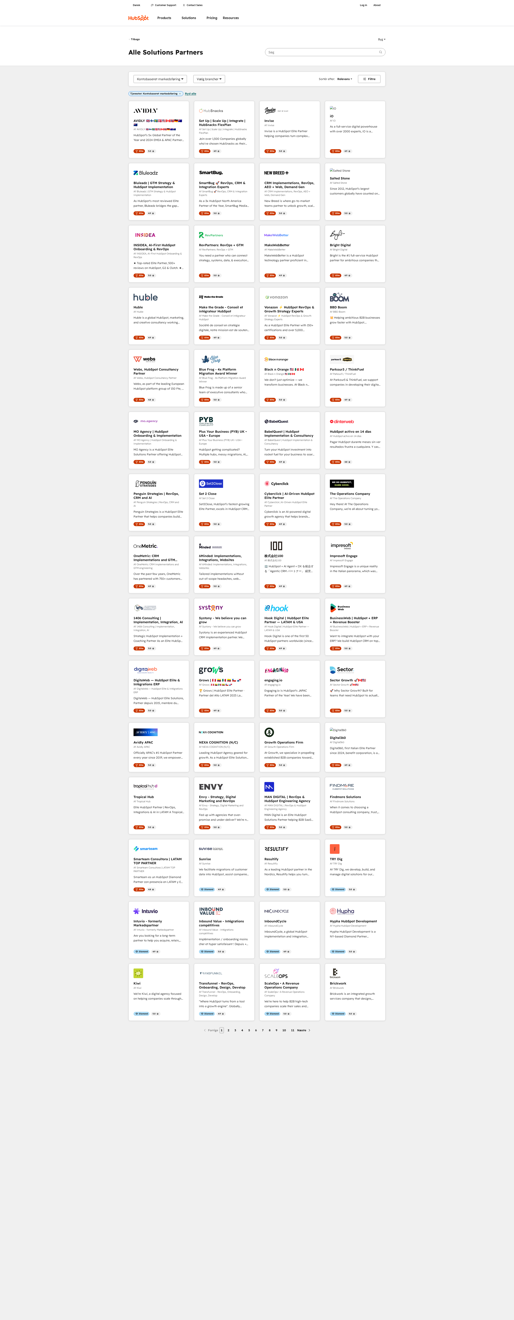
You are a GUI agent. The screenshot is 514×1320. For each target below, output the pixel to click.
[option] (158, 79)
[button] (382, 39)
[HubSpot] (138, 18)
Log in (363, 5)
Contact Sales (195, 5)
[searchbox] (325, 52)
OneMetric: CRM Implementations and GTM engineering (154, 558)
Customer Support (165, 5)
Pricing (212, 18)
